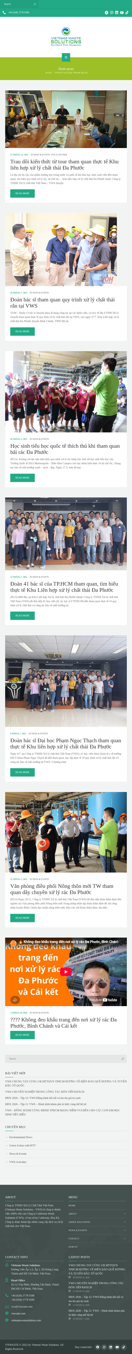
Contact (74, 1238)
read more (22, 193)
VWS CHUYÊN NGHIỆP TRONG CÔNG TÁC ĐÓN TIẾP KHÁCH (44, 1091)
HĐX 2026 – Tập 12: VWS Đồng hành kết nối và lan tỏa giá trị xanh (43, 1097)
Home (48, 73)
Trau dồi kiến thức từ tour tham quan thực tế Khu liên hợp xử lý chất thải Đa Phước (64, 164)
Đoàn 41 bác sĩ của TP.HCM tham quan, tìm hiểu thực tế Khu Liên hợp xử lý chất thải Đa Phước (64, 587)
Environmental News (20, 1137)
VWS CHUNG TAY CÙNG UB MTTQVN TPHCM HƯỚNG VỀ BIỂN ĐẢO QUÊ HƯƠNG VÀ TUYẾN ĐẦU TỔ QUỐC (97, 1269)
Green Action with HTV (22, 1145)
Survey (73, 1247)
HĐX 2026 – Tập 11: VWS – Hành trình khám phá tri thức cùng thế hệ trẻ (45, 1104)
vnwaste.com (18, 1313)
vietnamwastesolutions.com (26, 1320)
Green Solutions (79, 1222)
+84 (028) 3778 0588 (18, 12)
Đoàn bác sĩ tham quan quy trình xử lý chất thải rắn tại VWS (62, 302)
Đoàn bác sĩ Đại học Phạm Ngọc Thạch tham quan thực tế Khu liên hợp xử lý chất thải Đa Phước (65, 743)
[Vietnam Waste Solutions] (66, 36)
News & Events (42, 155)
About (73, 1214)
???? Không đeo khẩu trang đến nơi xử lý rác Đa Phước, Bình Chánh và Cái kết (63, 1022)
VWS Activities (59, 155)
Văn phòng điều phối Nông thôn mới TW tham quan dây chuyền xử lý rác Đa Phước (61, 889)
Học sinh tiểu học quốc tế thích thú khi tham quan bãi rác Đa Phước (65, 449)
